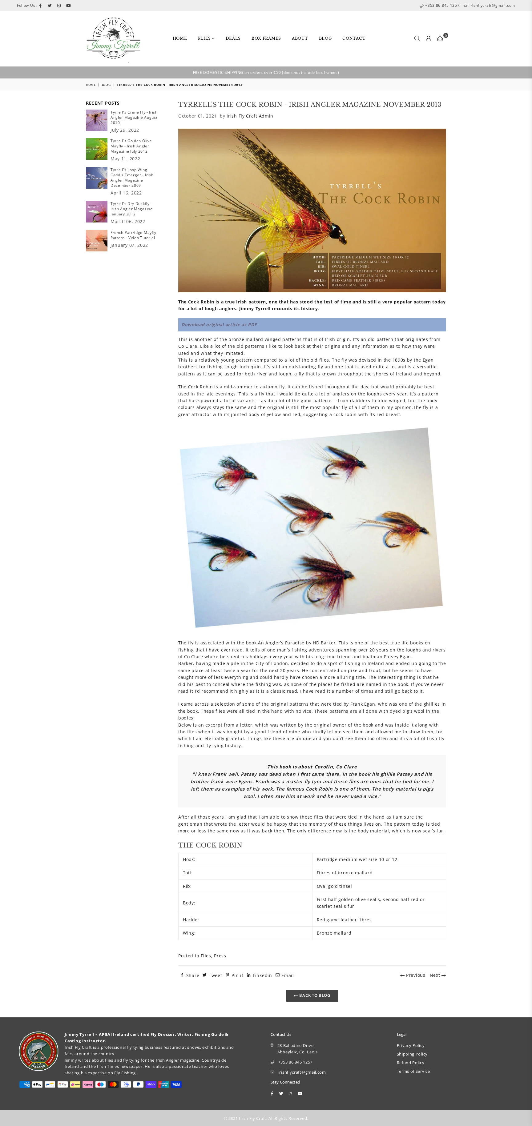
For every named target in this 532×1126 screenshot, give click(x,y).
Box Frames (266, 38)
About (300, 38)
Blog (325, 38)
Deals (233, 38)
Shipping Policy (412, 1054)
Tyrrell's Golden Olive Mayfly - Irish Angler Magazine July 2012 (131, 146)
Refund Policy (411, 1062)
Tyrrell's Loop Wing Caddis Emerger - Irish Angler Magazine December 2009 (132, 177)
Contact (353, 38)
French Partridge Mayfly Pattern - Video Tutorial (133, 235)
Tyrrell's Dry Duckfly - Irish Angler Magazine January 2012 (132, 209)
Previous (415, 975)
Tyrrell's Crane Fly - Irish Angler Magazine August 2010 (134, 117)
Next (436, 975)
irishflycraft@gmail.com (491, 5)
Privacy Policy (411, 1045)
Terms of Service (413, 1071)
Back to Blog (314, 995)
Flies (205, 38)
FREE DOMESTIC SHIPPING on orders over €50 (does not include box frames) (266, 72)
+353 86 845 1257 (442, 5)
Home (180, 38)
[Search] (417, 38)
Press (220, 956)
